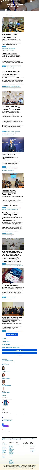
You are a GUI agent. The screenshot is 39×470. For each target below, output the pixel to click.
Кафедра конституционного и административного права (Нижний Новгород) (15, 88)
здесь (20, 466)
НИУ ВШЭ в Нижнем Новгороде (7, 298)
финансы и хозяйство (12, 48)
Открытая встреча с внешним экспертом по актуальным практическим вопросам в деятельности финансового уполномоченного (10, 191)
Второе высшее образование (11, 447)
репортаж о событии (5, 48)
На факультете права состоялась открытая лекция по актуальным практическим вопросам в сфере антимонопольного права (11, 73)
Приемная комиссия (19, 350)
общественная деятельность (13, 168)
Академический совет (6, 364)
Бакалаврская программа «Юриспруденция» (15, 5)
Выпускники (10, 460)
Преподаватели (5, 359)
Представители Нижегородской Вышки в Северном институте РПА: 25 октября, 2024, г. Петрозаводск (11, 108)
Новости (17, 439)
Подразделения (4, 450)
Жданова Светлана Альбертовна (6, 385)
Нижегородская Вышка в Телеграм (8, 419)
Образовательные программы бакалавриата (18, 438)
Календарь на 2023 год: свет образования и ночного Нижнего (10, 284)
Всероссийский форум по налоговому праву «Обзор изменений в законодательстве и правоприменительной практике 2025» (12, 156)
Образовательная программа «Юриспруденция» (9, 439)
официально (12, 66)
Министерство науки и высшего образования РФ (33, 445)
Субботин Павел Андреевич (6, 392)
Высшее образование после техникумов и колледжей (11, 450)
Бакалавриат (10, 443)
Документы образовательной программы (9, 361)
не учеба (12, 263)
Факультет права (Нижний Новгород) (7, 50)
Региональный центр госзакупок (11, 457)
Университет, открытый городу (10, 297)
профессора (12, 131)
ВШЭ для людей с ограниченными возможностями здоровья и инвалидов (4, 455)
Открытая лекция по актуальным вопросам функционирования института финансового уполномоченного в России (11, 35)
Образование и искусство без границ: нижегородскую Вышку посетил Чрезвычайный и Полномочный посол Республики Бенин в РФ (12, 319)
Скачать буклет (19, 355)
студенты (12, 46)
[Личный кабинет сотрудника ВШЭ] (35, 1)
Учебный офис (4, 395)
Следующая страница (11, 334)
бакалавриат (4, 209)
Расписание (4, 363)
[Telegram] (3, 424)
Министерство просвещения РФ (32, 448)
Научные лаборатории (18, 444)
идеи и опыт (8, 46)
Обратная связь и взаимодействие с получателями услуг (11, 462)
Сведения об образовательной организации (4, 448)
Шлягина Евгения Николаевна (6, 371)
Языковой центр (11, 459)
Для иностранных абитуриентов (19, 352)
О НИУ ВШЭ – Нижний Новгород (4, 444)
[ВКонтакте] (2, 424)
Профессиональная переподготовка (11, 455)
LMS (23, 446)
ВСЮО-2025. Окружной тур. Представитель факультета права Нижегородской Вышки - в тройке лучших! (11, 56)
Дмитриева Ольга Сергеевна (6, 378)
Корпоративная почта (26, 444)
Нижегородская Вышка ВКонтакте (8, 417)
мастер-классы (17, 46)
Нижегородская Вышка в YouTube (7, 420)
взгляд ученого (17, 131)
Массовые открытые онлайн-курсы (33, 451)
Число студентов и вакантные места (8, 360)
